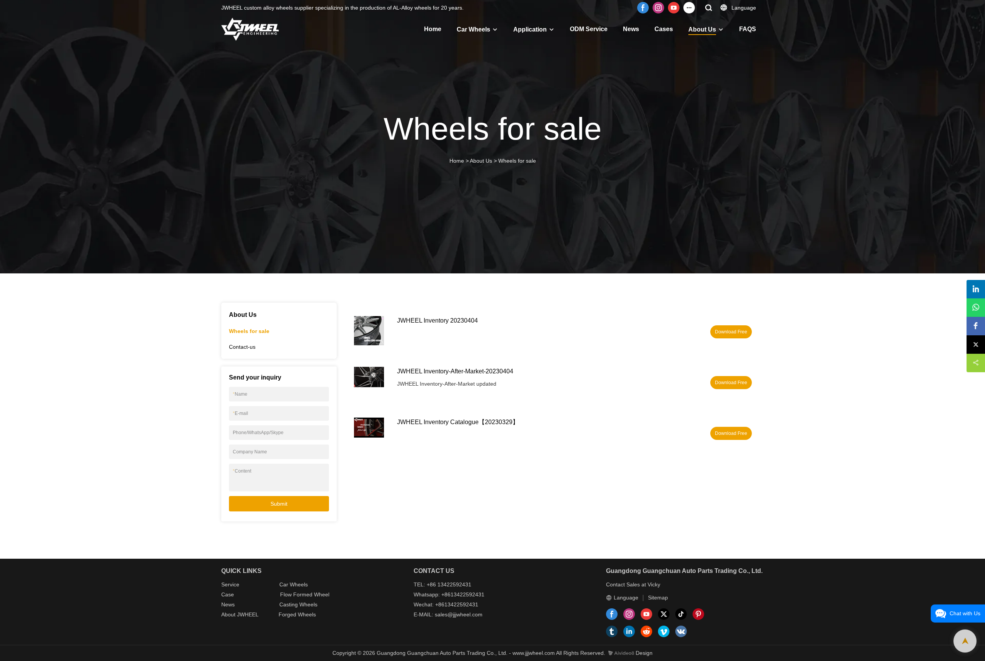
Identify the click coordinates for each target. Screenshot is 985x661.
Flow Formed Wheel (304, 594)
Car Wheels (473, 29)
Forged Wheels (297, 614)
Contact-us (242, 347)
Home (432, 29)
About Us (702, 29)
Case (227, 594)
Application (530, 29)
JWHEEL (248, 614)
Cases (663, 29)
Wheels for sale (517, 161)
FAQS (747, 29)
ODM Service (589, 29)
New (226, 604)
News (631, 29)
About (229, 614)
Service (230, 584)
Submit (278, 504)
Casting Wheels (298, 604)
